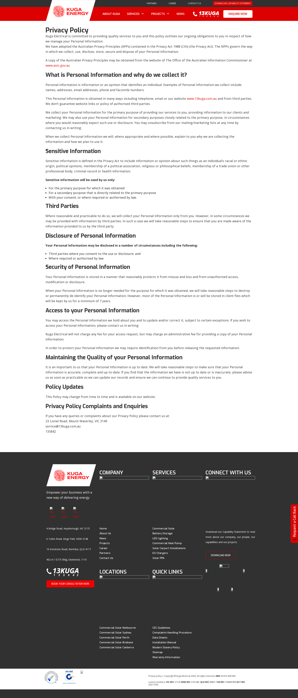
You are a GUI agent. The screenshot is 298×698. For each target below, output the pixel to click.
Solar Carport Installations (169, 548)
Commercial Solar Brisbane (116, 642)
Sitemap (157, 652)
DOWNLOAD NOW (221, 555)
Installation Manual (164, 642)
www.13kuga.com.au (202, 98)
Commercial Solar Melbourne (118, 627)
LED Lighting (160, 538)
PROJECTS (158, 14)
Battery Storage (162, 533)
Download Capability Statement (233, 3)
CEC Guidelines (161, 627)
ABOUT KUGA (111, 14)
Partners (105, 553)
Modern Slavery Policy (166, 647)
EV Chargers (160, 553)
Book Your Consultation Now (70, 583)
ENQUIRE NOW (238, 14)
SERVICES (133, 14)
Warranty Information (166, 657)
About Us (105, 533)
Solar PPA (158, 558)
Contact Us (194, 3)
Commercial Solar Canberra (117, 647)
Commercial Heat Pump (167, 543)
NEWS (181, 14)
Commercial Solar (163, 528)
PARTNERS (152, 3)
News (103, 538)
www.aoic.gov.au (58, 65)
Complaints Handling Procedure (172, 632)
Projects (105, 543)
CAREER (172, 3)
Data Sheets (159, 637)
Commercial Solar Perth (114, 637)
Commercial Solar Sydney (115, 632)
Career (104, 548)
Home (103, 528)
